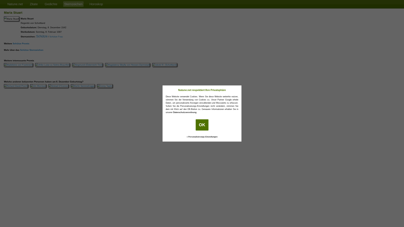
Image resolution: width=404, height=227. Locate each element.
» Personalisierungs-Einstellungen (202, 137)
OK (202, 124)
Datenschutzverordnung (184, 112)
